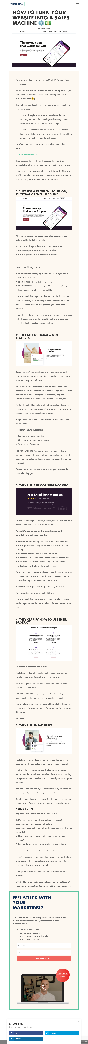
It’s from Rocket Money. (26, 154)
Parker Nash (45, 28)
